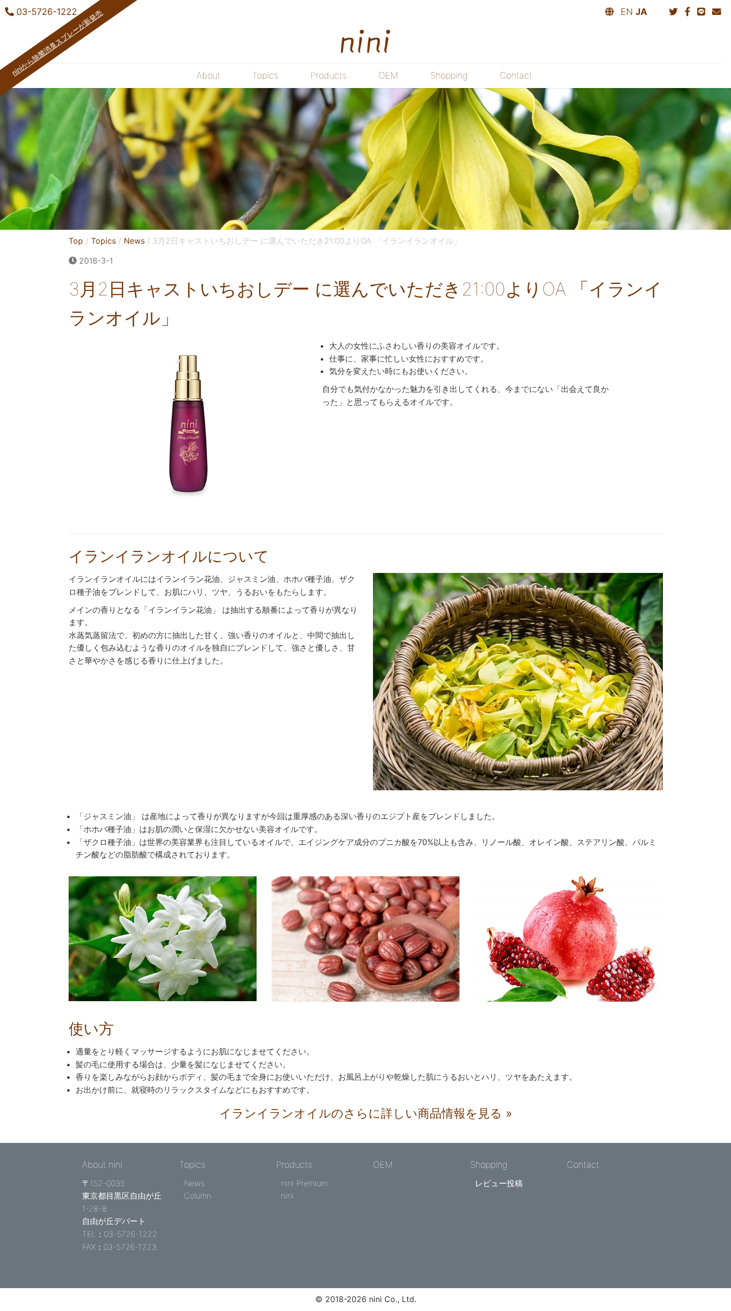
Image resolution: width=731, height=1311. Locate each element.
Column (197, 1196)
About (208, 75)
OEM (388, 75)
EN (627, 11)
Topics (265, 75)
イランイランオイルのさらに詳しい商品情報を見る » (365, 1113)
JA (641, 11)
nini (287, 1196)
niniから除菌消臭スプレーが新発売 (56, 42)
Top (76, 241)
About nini (102, 1164)
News (134, 241)
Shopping (449, 75)
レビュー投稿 (499, 1183)
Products (328, 75)
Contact (516, 75)
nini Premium (304, 1183)
